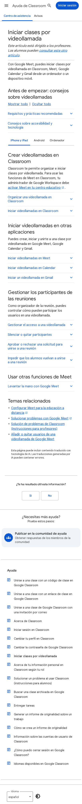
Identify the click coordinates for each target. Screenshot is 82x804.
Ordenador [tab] (57, 140)
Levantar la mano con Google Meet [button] (33, 386)
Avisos (38, 16)
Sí (30, 495)
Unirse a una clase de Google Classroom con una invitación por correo (43, 610)
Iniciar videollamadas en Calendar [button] (32, 268)
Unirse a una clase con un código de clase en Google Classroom (43, 583)
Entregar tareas (24, 705)
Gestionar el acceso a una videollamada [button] (36, 325)
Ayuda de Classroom (29, 6)
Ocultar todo (41, 104)
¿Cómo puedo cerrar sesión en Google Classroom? (39, 752)
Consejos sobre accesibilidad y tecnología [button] (30, 126)
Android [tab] (39, 140)
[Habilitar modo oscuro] (38, 796)
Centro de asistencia (17, 16)
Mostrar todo (18, 104)
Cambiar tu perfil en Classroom (34, 638)
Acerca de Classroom (28, 621)
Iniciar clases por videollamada (35, 656)
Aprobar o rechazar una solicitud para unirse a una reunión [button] (35, 346)
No (50, 495)
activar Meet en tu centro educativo (34, 188)
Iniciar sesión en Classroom (31, 630)
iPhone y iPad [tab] (19, 140)
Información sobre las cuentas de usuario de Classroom (43, 739)
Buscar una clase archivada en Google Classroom (39, 694)
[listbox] (20, 796)
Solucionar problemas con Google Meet (39, 418)
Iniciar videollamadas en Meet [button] (29, 258)
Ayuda (12, 570)
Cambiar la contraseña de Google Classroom (43, 647)
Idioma (15, 791)
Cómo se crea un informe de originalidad (40, 728)
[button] (6, 5)
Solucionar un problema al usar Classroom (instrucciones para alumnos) (41, 681)
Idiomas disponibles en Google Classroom (41, 764)
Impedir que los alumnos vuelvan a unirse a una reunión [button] (36, 360)
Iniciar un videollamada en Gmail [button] (30, 278)
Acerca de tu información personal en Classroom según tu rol (38, 667)
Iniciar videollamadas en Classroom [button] (33, 211)
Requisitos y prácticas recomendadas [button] (35, 114)
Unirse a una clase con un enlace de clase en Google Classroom (43, 596)
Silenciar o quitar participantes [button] (30, 335)
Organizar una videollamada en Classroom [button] (30, 199)
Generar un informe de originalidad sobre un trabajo (43, 717)
